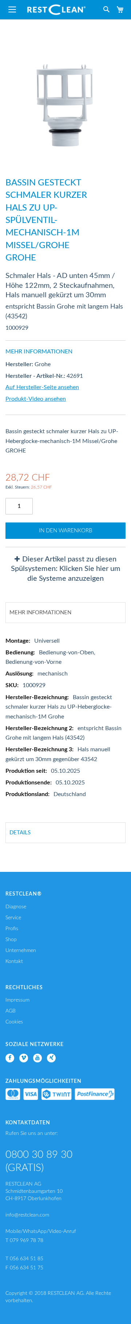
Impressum (17, 1000)
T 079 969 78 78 (24, 1240)
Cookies (14, 1022)
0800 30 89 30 (38, 1154)
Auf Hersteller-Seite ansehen (42, 387)
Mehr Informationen (40, 612)
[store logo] (56, 9)
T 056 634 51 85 (24, 1258)
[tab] (65, 569)
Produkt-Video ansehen (35, 399)
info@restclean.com (27, 1215)
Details (20, 832)
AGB (10, 1011)
